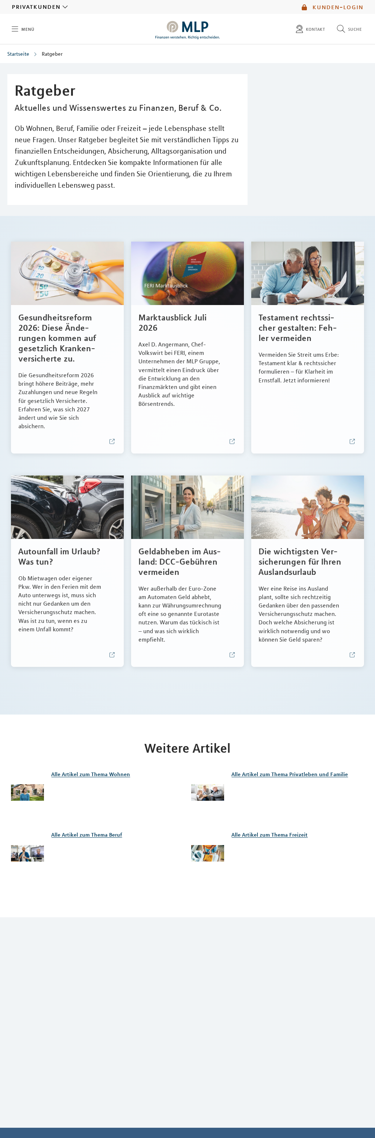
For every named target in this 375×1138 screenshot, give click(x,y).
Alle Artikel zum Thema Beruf (86, 835)
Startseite (18, 54)
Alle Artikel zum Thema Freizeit (269, 835)
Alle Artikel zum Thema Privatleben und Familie (289, 774)
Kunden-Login (336, 7)
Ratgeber (52, 54)
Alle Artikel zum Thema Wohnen (90, 774)
